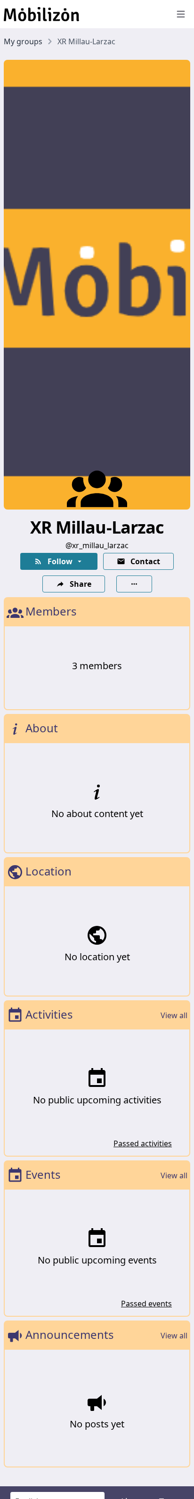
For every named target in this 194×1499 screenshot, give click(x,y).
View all (174, 1015)
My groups (23, 41)
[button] (58, 561)
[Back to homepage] (83, 14)
